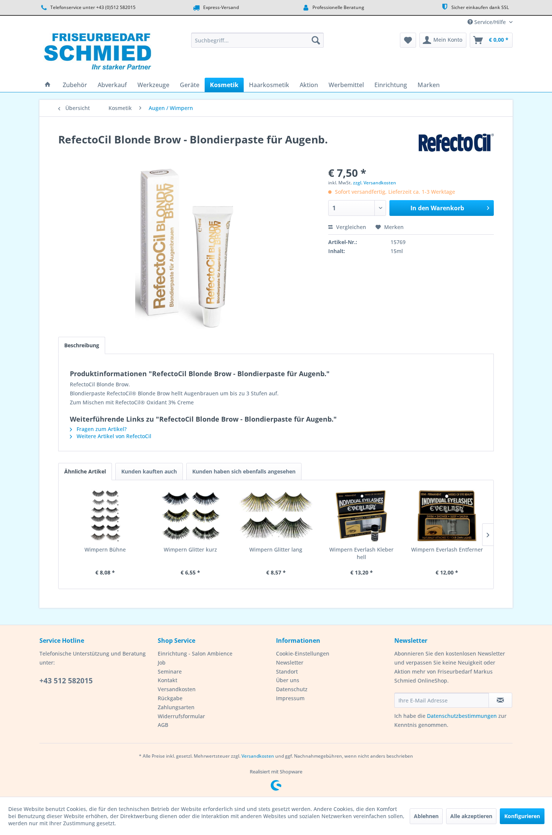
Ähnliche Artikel (85, 471)
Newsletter (289, 662)
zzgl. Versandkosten (374, 182)
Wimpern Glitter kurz (190, 549)
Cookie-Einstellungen (302, 653)
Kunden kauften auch (149, 471)
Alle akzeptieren (471, 816)
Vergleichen (350, 227)
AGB (163, 724)
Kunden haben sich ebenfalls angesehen (244, 471)
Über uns (287, 680)
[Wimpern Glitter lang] (276, 516)
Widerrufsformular (181, 716)
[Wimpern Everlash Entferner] (447, 516)
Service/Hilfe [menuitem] (490, 22)
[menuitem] (257, 40)
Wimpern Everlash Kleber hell (361, 553)
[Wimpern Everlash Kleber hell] (361, 516)
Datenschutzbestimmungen (462, 715)
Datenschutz (292, 689)
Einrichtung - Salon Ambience (195, 653)
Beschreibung (81, 345)
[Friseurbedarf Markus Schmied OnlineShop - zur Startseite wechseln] (97, 53)
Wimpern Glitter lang (275, 549)
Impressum (290, 698)
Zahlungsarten (176, 707)
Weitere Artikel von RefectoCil (113, 436)
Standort (287, 671)
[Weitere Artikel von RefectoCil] (456, 147)
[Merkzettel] (408, 40)
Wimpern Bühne (105, 549)
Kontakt (167, 680)
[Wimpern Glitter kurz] (191, 516)
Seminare (170, 671)
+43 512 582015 (66, 681)
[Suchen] (316, 40)
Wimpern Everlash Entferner (447, 549)
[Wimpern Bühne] (105, 516)
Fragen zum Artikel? (101, 429)
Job (162, 662)
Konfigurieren (522, 816)
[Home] (47, 85)
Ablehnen (426, 816)
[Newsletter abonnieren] (500, 700)
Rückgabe (170, 698)
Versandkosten (177, 689)
